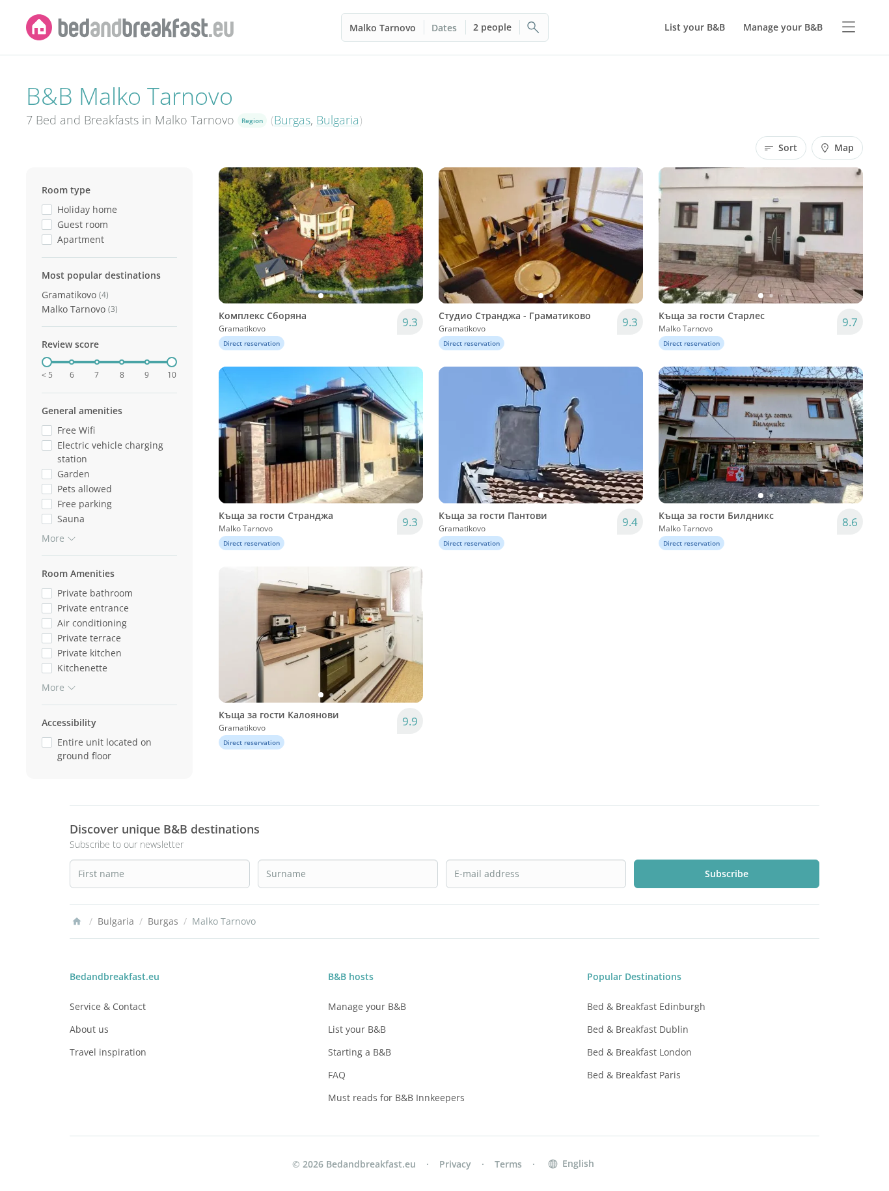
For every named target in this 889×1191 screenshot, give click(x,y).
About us (89, 1029)
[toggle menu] (848, 27)
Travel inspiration (108, 1052)
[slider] (47, 362)
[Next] (405, 235)
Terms (508, 1164)
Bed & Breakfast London (639, 1052)
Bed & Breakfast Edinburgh (646, 1006)
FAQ (337, 1075)
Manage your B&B (367, 1006)
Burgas (292, 120)
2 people (492, 27)
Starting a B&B (359, 1052)
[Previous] (237, 235)
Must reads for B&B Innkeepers (396, 1097)
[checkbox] (47, 209)
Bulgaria (337, 120)
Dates (444, 27)
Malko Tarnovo (382, 27)
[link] (130, 27)
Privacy (455, 1164)
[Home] (77, 921)
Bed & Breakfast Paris (634, 1075)
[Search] (533, 27)
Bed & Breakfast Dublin (638, 1029)
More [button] (53, 538)
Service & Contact (108, 1006)
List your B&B (357, 1029)
